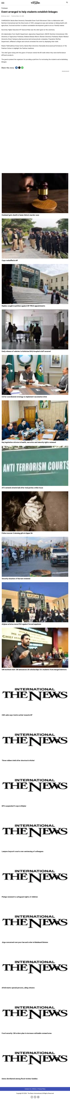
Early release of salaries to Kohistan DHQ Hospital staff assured (26, 351)
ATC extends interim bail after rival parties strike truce (22, 488)
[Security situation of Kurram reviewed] (35, 557)
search (67, 3)
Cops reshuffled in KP (10, 260)
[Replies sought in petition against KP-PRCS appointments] (35, 284)
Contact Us (28, 1089)
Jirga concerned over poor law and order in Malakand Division (25, 942)
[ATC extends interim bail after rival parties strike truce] (35, 466)
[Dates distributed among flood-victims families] (35, 1057)
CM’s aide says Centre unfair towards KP (17, 715)
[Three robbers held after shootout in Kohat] (35, 739)
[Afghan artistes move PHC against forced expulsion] (35, 602)
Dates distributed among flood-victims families (20, 1079)
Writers (34, 1089)
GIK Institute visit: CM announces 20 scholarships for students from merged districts (34, 670)
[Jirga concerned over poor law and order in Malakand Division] (35, 920)
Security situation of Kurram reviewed (16, 579)
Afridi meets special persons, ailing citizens (18, 988)
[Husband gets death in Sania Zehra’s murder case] (35, 193)
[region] (35, 87)
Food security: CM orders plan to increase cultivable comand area (26, 1033)
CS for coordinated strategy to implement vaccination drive (24, 397)
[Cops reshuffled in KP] (35, 238)
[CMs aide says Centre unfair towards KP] (35, 693)
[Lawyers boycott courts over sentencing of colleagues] (35, 829)
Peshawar (4, 8)
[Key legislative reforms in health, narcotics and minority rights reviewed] (35, 420)
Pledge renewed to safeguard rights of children (20, 897)
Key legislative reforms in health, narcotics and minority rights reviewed (29, 442)
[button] (16, 67)
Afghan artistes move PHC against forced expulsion (21, 624)
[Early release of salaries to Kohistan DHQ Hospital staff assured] (35, 329)
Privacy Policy (41, 1089)
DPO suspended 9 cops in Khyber (14, 806)
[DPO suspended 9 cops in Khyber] (35, 784)
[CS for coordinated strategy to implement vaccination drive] (35, 375)
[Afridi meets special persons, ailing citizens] (35, 966)
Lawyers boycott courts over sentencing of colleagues (22, 851)
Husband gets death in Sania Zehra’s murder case (20, 215)
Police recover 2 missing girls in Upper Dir (17, 533)
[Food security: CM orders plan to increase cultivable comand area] (35, 1011)
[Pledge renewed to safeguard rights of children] (35, 875)
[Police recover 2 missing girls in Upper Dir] (35, 511)
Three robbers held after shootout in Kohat (18, 760)
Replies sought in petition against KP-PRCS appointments (23, 306)
